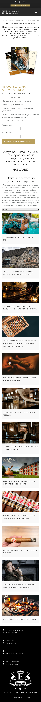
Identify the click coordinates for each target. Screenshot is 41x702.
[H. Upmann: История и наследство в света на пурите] (20, 536)
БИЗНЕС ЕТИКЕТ (11, 633)
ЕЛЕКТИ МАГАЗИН (12, 664)
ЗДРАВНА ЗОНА (11, 643)
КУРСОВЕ (9, 651)
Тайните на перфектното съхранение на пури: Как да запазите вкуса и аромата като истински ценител (19, 343)
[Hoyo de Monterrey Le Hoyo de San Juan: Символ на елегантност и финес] (20, 501)
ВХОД (14, 5)
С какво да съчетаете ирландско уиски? (19, 619)
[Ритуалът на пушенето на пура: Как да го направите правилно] (20, 364)
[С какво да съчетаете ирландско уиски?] (20, 605)
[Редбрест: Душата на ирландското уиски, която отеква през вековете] (20, 467)
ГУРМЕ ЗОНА (10, 640)
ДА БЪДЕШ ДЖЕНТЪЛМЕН (14, 630)
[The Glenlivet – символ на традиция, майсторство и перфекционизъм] (20, 257)
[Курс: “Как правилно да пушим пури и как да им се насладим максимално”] (20, 570)
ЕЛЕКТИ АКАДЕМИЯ (12, 661)
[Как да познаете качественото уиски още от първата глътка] (20, 432)
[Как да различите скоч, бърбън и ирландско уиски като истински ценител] (20, 292)
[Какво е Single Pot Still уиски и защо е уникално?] (20, 398)
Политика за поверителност (15, 692)
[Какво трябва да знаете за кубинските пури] (20, 223)
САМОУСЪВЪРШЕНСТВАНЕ (15, 654)
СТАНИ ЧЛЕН (24, 5)
